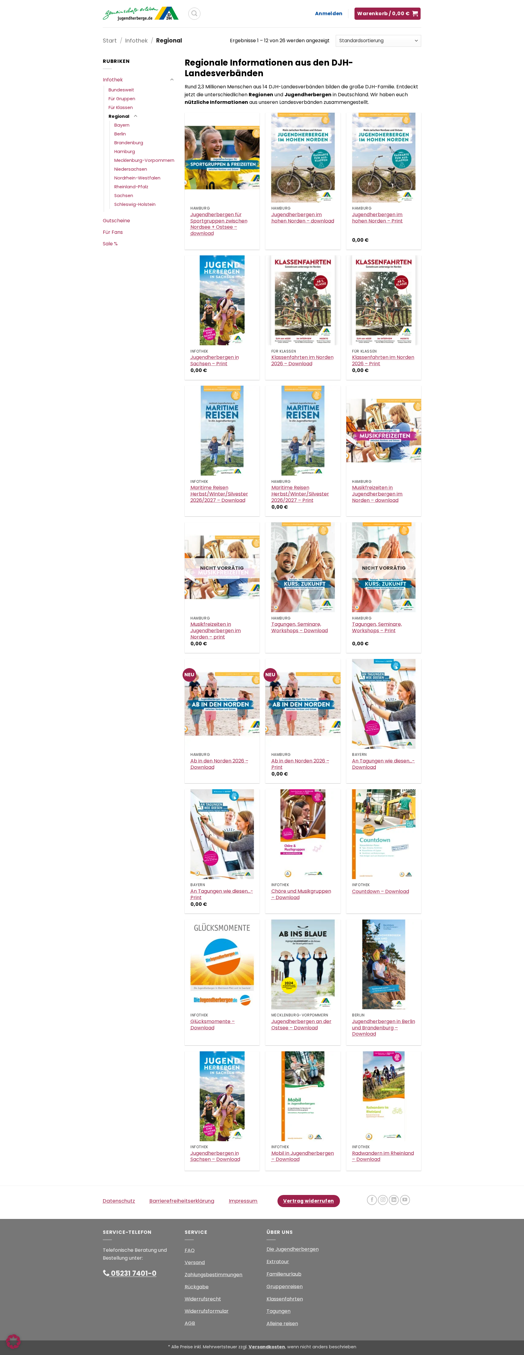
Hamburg (124, 151)
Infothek (136, 40)
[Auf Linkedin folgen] (394, 1200)
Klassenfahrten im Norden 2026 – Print (383, 360)
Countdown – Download (380, 892)
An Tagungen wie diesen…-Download (383, 764)
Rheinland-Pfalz (131, 187)
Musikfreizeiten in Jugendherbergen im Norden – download (377, 494)
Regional (119, 116)
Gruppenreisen (285, 1286)
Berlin (120, 134)
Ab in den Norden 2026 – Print (300, 764)
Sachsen (123, 196)
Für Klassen (121, 107)
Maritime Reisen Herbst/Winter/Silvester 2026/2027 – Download (219, 494)
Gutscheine (116, 220)
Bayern (121, 125)
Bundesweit (121, 90)
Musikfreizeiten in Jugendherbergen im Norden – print (215, 630)
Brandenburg (128, 143)
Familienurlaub (284, 1274)
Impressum (243, 1200)
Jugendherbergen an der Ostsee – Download (301, 1025)
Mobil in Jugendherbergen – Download (302, 1156)
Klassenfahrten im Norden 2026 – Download (302, 360)
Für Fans (113, 232)
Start (110, 40)
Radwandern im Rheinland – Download (383, 1156)
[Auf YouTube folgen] (405, 1200)
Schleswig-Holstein (135, 204)
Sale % (110, 243)
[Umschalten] (172, 80)
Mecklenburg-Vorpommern (144, 160)
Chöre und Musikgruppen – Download (301, 894)
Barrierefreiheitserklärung (181, 1200)
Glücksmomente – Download (212, 1025)
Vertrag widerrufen (308, 1201)
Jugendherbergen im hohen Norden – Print (377, 218)
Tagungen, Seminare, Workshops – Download (299, 627)
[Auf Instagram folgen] (383, 1200)
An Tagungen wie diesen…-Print (221, 894)
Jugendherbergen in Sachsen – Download (215, 1156)
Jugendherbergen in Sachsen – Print (214, 360)
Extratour (278, 1261)
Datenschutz (119, 1200)
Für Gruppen (122, 99)
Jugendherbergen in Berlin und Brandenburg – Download (383, 1028)
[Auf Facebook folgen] (372, 1200)
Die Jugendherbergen (293, 1249)
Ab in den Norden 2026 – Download (219, 764)
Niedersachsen (130, 169)
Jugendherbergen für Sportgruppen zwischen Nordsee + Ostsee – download (218, 224)
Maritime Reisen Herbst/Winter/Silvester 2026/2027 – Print (300, 494)
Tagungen (279, 1311)
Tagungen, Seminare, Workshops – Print (377, 627)
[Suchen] (194, 14)
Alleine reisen (282, 1323)
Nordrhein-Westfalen (137, 178)
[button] (329, 13)
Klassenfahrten (285, 1298)
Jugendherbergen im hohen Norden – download (302, 218)
